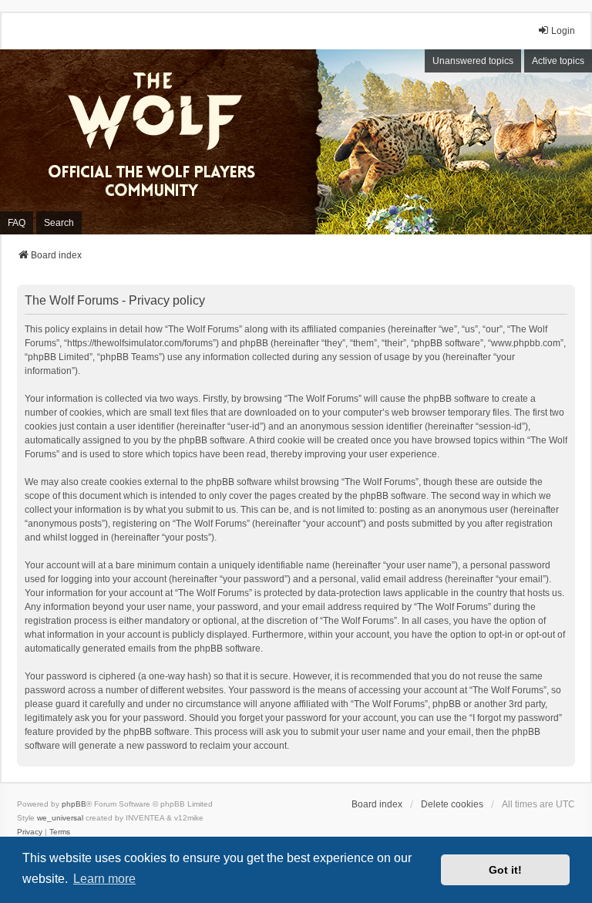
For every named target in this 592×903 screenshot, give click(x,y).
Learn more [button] (104, 878)
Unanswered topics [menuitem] (472, 61)
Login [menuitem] (563, 30)
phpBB (74, 804)
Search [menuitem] (59, 222)
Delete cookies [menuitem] (452, 804)
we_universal (60, 818)
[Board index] (162, 141)
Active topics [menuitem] (558, 61)
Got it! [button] (505, 870)
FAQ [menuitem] (16, 222)
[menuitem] (29, 832)
